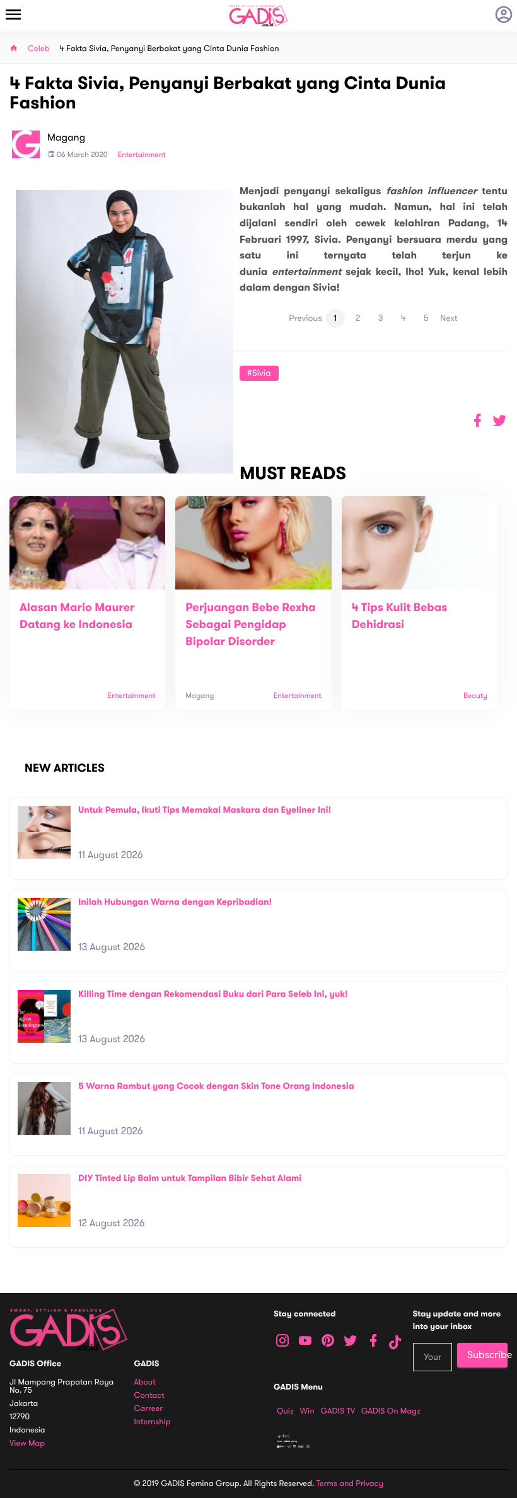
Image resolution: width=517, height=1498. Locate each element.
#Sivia (259, 373)
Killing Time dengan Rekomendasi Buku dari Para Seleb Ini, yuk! (213, 994)
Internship (152, 1422)
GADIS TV (338, 1411)
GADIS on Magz (391, 1411)
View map (27, 1443)
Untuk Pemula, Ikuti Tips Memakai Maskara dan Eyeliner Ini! (204, 810)
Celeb (39, 49)
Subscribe (487, 1355)
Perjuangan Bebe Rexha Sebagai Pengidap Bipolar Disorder (250, 624)
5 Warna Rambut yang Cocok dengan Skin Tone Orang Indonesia (216, 1086)
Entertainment (142, 155)
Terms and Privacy (350, 1483)
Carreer (148, 1409)
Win (307, 1411)
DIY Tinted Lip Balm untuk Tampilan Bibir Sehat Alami (189, 1178)
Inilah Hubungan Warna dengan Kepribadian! (175, 902)
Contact (149, 1395)
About (145, 1382)
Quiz (285, 1411)
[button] (500, 420)
